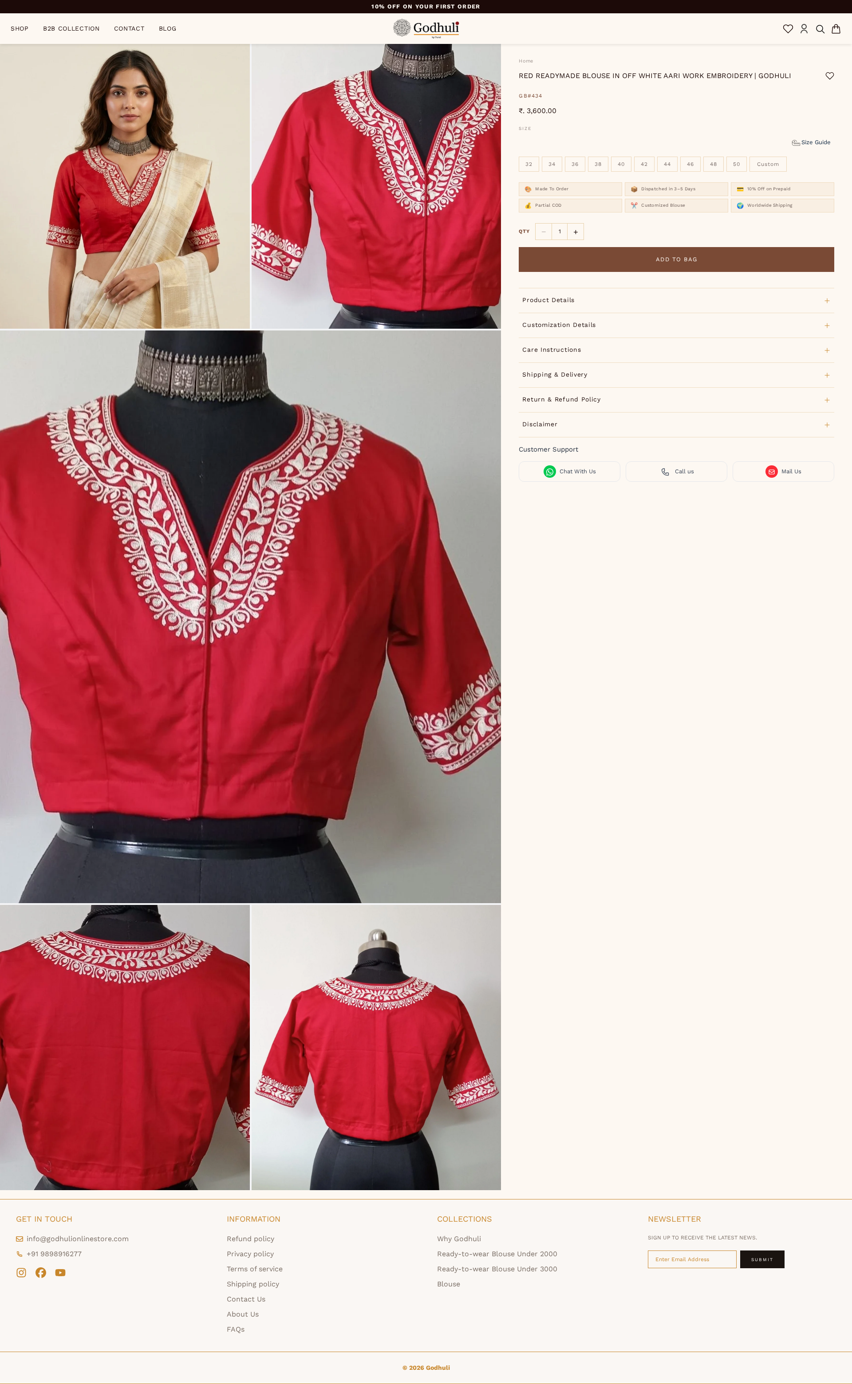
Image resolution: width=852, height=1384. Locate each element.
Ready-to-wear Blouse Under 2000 (497, 1254)
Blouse (448, 1284)
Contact (129, 28)
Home (526, 61)
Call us (684, 471)
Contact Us (246, 1299)
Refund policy (250, 1239)
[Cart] (836, 29)
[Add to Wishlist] (829, 75)
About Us (243, 1314)
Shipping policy (253, 1284)
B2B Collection (71, 28)
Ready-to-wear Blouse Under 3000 (497, 1269)
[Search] (820, 29)
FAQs (236, 1329)
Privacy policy (250, 1254)
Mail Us (791, 471)
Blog (168, 28)
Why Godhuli (459, 1239)
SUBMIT (762, 1259)
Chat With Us (578, 471)
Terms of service (255, 1269)
